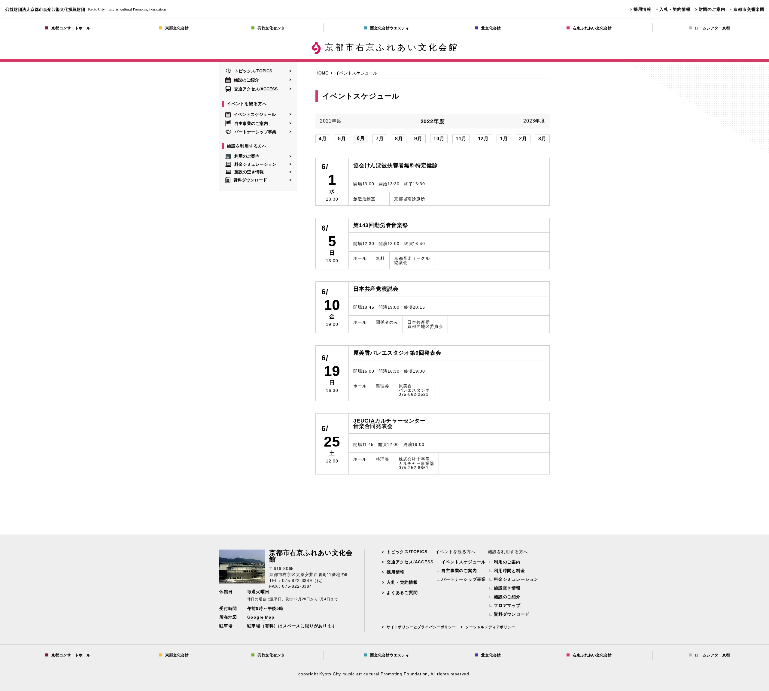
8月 (399, 138)
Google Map (261, 617)
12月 (483, 138)
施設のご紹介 (246, 79)
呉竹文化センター (273, 28)
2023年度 (534, 121)
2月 (523, 138)
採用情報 (642, 9)
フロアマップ (507, 605)
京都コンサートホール (70, 28)
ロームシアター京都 (712, 28)
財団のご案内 (712, 9)
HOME (321, 73)
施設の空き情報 (249, 172)
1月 (504, 138)
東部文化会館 (177, 28)
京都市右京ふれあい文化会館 (392, 47)
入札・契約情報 (675, 9)
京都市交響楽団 (748, 9)
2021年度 (331, 121)
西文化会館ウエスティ (389, 28)
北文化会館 (491, 28)
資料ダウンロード (250, 179)
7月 (380, 138)
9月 (418, 138)
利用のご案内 (247, 156)
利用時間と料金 (509, 570)
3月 (542, 138)
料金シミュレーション (255, 164)
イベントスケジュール (255, 114)
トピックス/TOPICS (253, 70)
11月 (461, 138)
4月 (323, 138)
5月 (342, 138)
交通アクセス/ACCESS (256, 88)
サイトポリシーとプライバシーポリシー (421, 627)
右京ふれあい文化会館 (592, 28)
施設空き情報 (507, 588)
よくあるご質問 (402, 592)
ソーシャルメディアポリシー (490, 627)
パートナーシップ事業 (255, 131)
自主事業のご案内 (251, 123)
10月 (438, 138)
